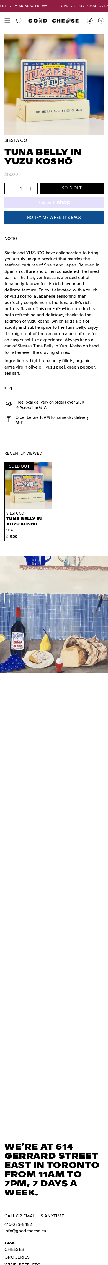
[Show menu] (7, 20)
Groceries (17, 1257)
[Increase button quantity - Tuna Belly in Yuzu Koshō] (31, 188)
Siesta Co (15, 140)
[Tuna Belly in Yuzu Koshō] (28, 485)
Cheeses (14, 1249)
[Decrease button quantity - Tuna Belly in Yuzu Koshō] (11, 188)
